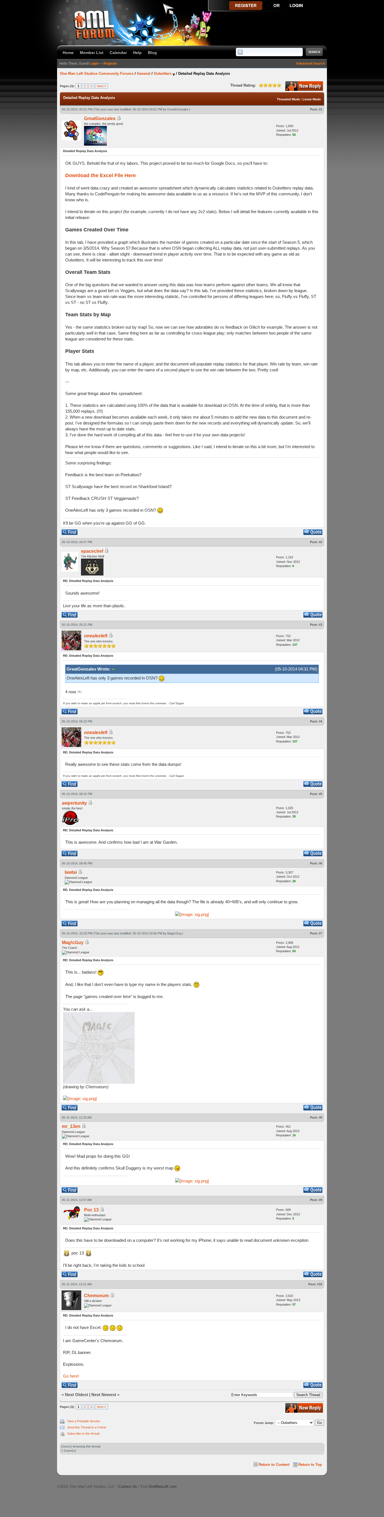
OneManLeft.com (162, 1486)
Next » (101, 86)
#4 (320, 721)
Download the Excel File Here (100, 175)
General (143, 73)
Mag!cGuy (174, 933)
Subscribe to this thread (83, 1433)
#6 (320, 863)
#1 (320, 109)
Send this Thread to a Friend (86, 1427)
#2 (320, 542)
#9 (320, 1200)
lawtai (71, 872)
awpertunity (74, 803)
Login (94, 63)
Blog (152, 52)
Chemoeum (96, 1295)
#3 (320, 624)
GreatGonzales (177, 109)
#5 (320, 794)
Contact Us (128, 1486)
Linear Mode (311, 99)
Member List (91, 52)
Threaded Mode (288, 99)
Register (110, 63)
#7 (320, 933)
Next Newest (103, 1394)
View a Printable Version (83, 1421)
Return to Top (310, 1464)
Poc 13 (91, 1209)
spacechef (92, 551)
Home (68, 52)
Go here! (71, 1376)
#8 (320, 1117)
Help (137, 52)
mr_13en (71, 1126)
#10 (319, 1284)
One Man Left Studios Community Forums (97, 73)
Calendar (118, 52)
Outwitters (162, 73)
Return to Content (274, 1464)
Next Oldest (76, 1394)
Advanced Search (310, 63)
